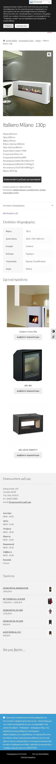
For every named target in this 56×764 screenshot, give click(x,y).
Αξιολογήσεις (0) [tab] (10, 213)
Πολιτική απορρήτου (28, 757)
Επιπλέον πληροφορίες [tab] (13, 205)
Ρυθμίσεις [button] (8, 26)
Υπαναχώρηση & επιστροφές (17, 754)
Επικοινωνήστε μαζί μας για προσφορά (22, 179)
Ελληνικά (37, 2)
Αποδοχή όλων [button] (21, 26)
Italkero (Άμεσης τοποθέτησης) (26, 190)
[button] (49, 54)
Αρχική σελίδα (11, 40)
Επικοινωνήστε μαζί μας (20, 502)
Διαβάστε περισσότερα (28, 337)
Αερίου (38, 40)
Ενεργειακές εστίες (26, 40)
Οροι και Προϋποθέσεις (40, 754)
